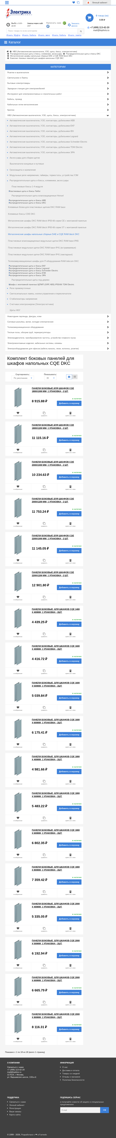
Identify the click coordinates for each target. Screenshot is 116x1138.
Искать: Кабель (29, 35)
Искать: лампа (74, 35)
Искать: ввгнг (44, 35)
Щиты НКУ (15, 310)
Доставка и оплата (70, 1070)
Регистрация (15, 1108)
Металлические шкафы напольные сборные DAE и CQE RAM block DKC (43, 234)
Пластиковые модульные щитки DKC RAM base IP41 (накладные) (40, 254)
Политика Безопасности (73, 1080)
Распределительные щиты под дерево (30, 280)
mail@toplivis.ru (101, 30)
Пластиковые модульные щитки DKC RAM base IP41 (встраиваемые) (42, 248)
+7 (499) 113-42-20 (99, 27)
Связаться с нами (17, 1102)
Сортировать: (23, 374)
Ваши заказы (15, 1111)
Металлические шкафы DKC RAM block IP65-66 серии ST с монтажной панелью (47, 227)
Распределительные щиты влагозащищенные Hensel (38, 196)
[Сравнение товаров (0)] (78, 2)
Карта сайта (15, 1114)
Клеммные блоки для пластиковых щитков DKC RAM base (36, 207)
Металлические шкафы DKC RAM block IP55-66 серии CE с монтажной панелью (47, 221)
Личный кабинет (16, 1105)
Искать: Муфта (13, 35)
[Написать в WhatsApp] (64, 23)
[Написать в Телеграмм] (48, 26)
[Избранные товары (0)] (73, 2)
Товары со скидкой (71, 1073)
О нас (65, 1067)
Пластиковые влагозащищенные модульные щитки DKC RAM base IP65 (43, 241)
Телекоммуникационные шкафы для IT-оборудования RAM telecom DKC (43, 261)
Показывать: (50, 374)
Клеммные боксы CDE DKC (21, 214)
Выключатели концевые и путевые (27, 164)
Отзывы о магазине (71, 1077)
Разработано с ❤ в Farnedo (34, 1134)
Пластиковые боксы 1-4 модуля (27, 186)
